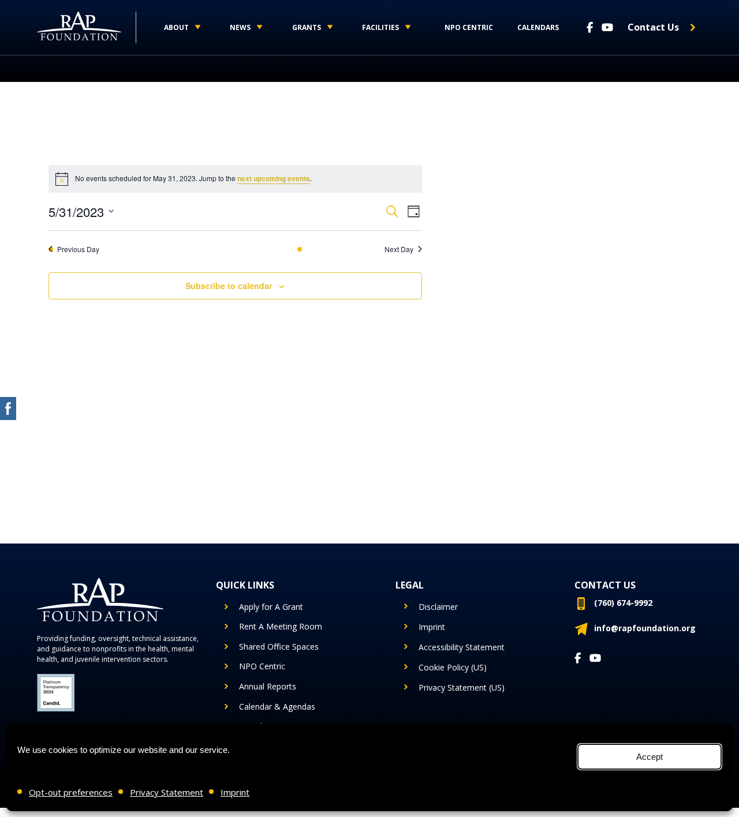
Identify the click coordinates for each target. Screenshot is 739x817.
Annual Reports (267, 686)
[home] (86, 27)
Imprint (235, 792)
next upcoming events (273, 178)
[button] (179, 27)
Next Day (399, 249)
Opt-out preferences (71, 792)
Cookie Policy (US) (453, 667)
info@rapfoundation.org (645, 628)
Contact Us (653, 27)
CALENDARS (538, 27)
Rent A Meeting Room (280, 626)
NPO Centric (469, 27)
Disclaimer (438, 606)
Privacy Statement (166, 792)
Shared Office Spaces (279, 646)
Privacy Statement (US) (462, 687)
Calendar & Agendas (277, 706)
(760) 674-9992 (623, 602)
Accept (649, 757)
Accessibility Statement (462, 647)
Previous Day (78, 249)
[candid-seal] (55, 692)
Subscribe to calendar (228, 285)
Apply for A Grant (271, 606)
